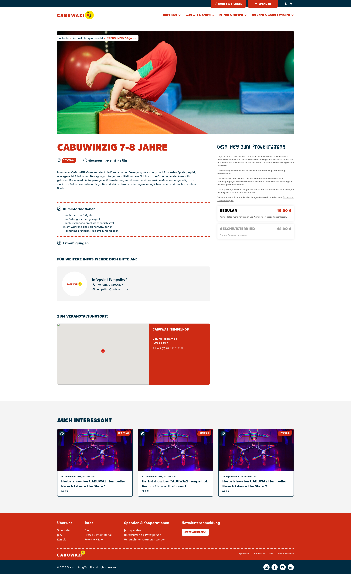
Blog (87, 530)
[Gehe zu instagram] (266, 567)
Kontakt (61, 539)
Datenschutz (259, 553)
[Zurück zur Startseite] (75, 15)
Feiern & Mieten (231, 15)
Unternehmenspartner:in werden (144, 539)
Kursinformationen (79, 208)
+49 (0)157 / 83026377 (109, 284)
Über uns (170, 15)
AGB (271, 553)
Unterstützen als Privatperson (142, 535)
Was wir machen (198, 15)
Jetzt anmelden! (195, 532)
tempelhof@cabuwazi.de (112, 289)
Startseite (63, 38)
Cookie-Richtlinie (285, 553)
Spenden (265, 3)
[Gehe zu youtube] (283, 567)
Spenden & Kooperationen (270, 15)
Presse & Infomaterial (98, 535)
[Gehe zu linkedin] (291, 567)
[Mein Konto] (285, 3)
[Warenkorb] (291, 3)
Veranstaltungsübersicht (88, 38)
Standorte (63, 530)
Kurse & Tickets (230, 3)
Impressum (243, 553)
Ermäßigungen (76, 242)
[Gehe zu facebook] (274, 567)
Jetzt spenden (132, 530)
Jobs (60, 535)
